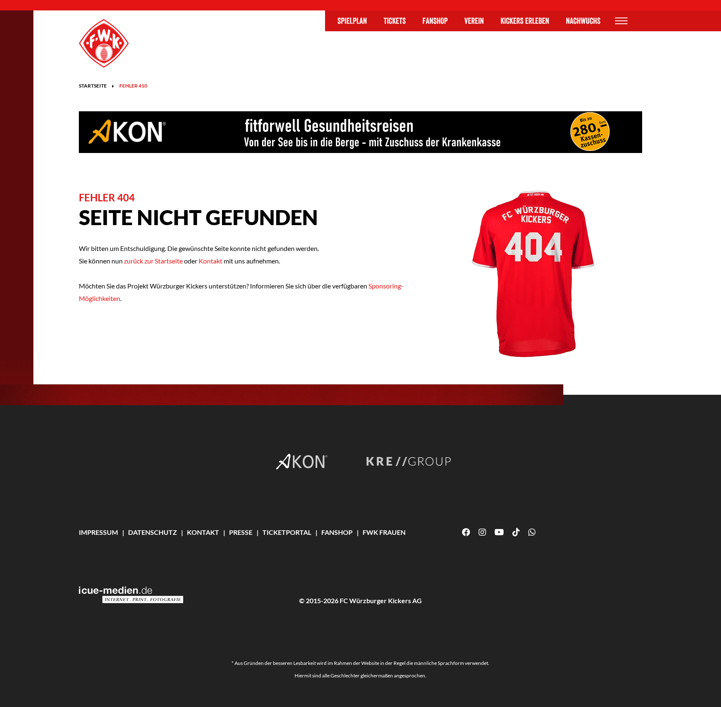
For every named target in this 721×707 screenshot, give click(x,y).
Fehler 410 (133, 86)
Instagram (482, 532)
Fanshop (435, 21)
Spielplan (352, 21)
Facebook (466, 532)
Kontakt (210, 261)
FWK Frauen (384, 532)
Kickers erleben (525, 21)
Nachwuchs (583, 21)
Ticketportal (286, 532)
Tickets (394, 21)
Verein (474, 21)
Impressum (98, 532)
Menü (621, 20)
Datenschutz (152, 532)
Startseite (93, 86)
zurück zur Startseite (153, 261)
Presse (240, 532)
